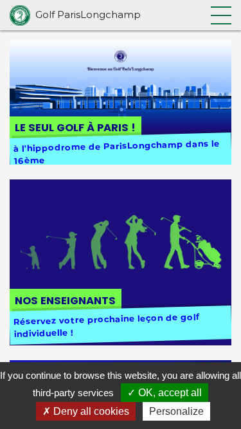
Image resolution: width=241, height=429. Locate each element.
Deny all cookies (90, 411)
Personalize (176, 411)
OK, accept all (169, 392)
